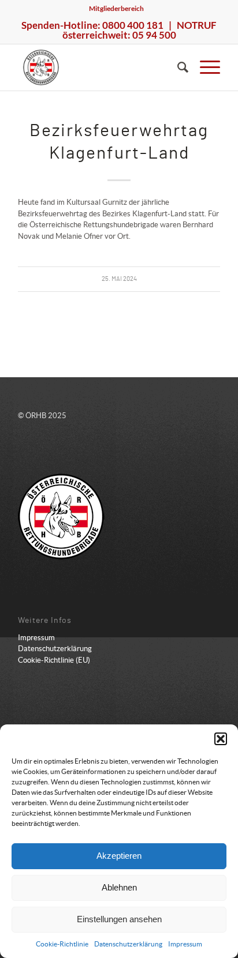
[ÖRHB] (99, 67)
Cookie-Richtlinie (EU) (54, 660)
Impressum (185, 944)
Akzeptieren (119, 856)
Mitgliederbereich (116, 8)
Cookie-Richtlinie (62, 944)
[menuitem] (116, 9)
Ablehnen (119, 887)
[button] (220, 739)
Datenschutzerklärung (128, 944)
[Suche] (177, 67)
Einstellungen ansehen (119, 919)
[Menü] (204, 67)
